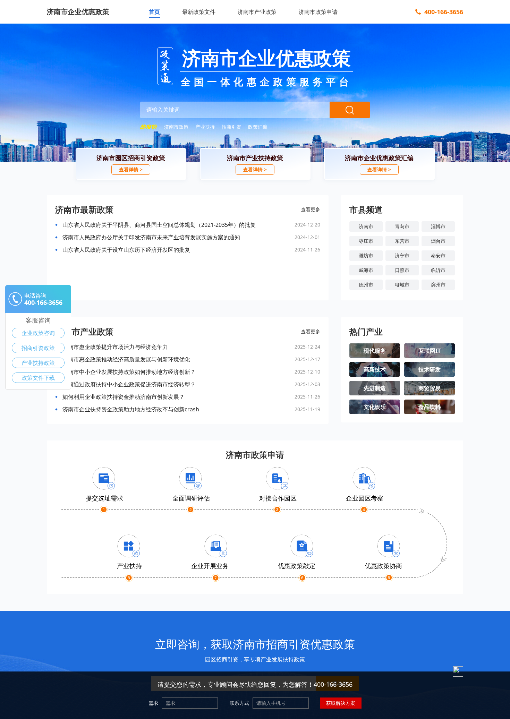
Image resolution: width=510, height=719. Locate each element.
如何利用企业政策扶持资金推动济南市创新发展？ (123, 397)
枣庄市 (366, 241)
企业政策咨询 (38, 333)
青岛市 (402, 226)
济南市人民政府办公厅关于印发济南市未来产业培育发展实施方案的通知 (151, 237)
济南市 (366, 226)
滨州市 (438, 284)
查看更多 (310, 209)
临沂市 (438, 270)
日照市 (402, 270)
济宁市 (402, 255)
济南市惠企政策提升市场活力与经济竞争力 (115, 347)
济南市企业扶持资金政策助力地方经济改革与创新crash (130, 409)
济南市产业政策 (257, 12)
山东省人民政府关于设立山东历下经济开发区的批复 (126, 250)
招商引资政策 (38, 348)
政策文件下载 (38, 378)
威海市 (366, 270)
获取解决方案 (340, 703)
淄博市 (438, 226)
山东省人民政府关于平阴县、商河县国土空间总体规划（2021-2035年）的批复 (159, 225)
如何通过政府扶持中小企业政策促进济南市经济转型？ (129, 384)
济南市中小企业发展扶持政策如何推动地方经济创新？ (129, 372)
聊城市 (402, 284)
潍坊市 (366, 255)
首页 (154, 12)
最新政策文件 (198, 12)
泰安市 (438, 255)
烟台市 (438, 241)
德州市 (366, 284)
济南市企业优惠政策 (78, 11)
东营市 (402, 241)
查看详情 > (131, 169)
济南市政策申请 (318, 12)
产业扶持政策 (38, 363)
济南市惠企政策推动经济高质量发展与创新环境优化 (126, 359)
